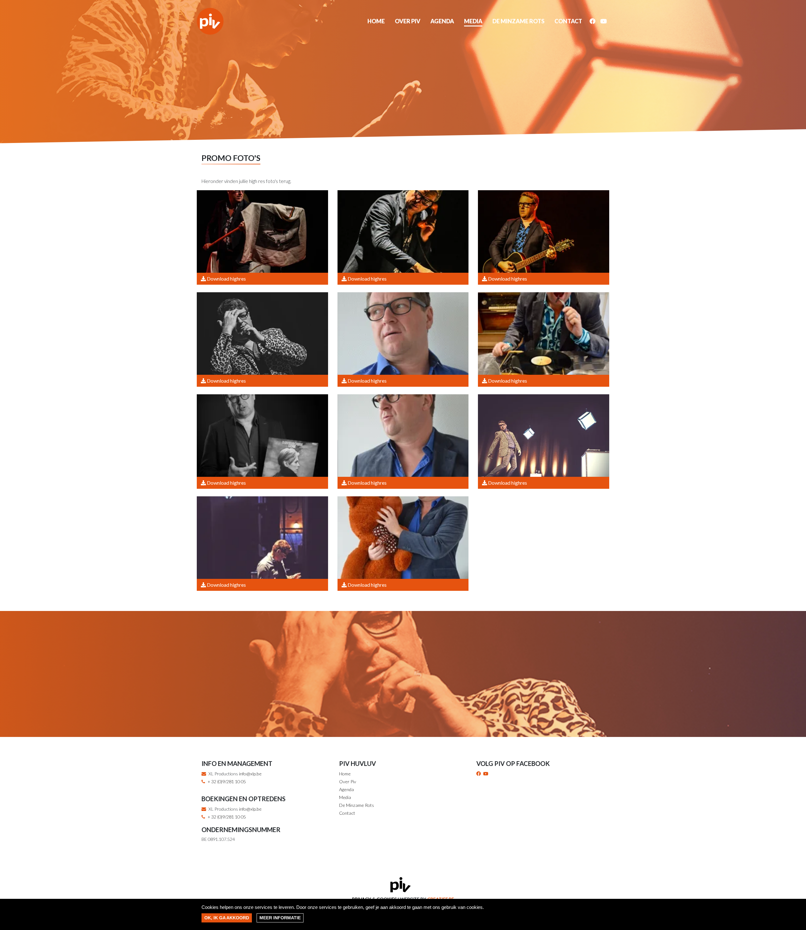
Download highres (226, 279)
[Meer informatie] (280, 917)
